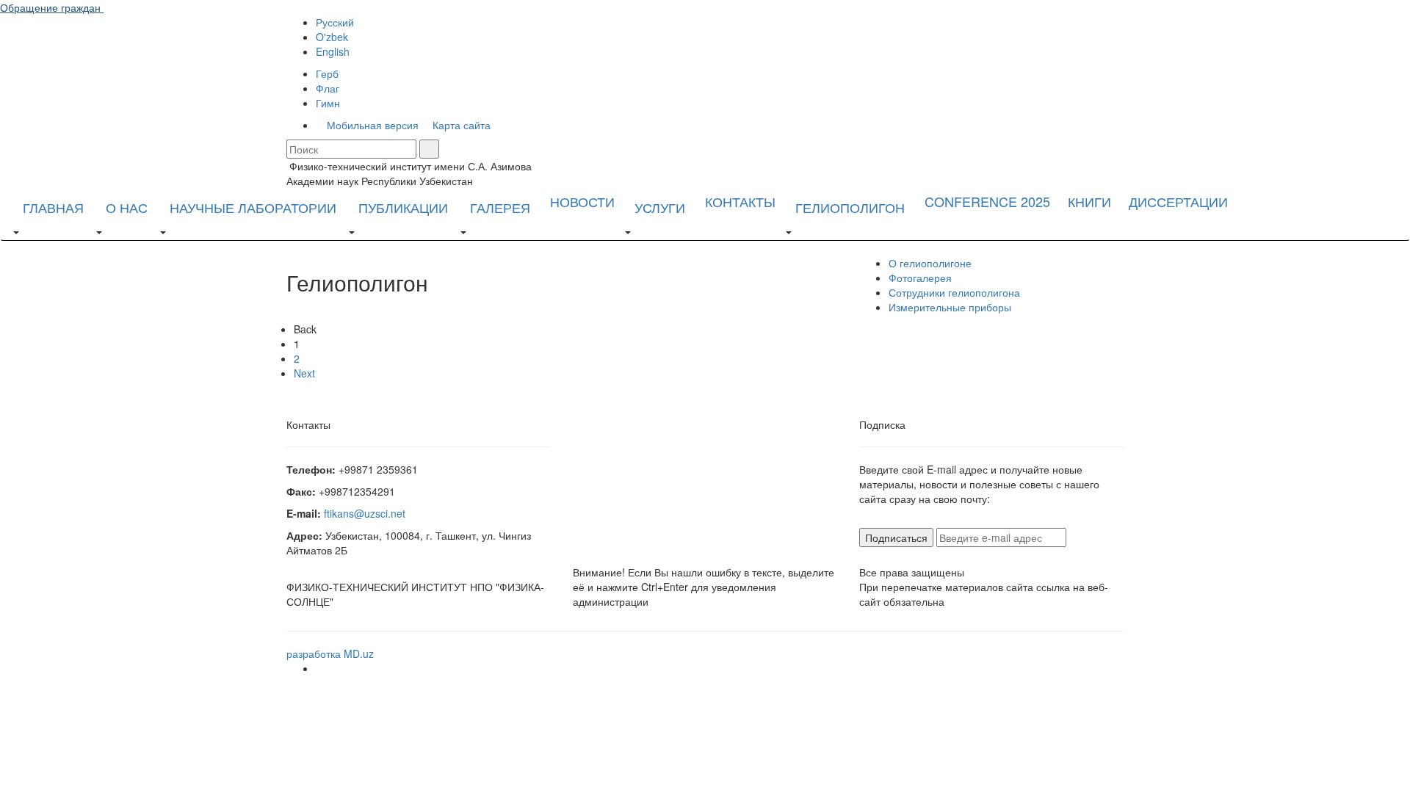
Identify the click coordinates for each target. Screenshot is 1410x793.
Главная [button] (53, 207)
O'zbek (332, 36)
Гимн (328, 102)
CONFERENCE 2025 (987, 201)
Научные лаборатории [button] (253, 207)
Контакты (740, 201)
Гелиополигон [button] (850, 207)
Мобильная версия (371, 124)
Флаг (327, 88)
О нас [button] (127, 207)
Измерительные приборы (950, 307)
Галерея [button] (500, 207)
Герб (327, 73)
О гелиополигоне (930, 263)
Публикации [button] (403, 207)
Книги (1089, 201)
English (333, 51)
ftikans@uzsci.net (364, 513)
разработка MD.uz (330, 653)
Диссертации (1178, 201)
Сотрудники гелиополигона (954, 292)
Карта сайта (460, 124)
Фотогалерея (920, 277)
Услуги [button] (659, 207)
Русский (335, 22)
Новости (582, 201)
